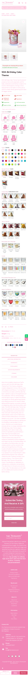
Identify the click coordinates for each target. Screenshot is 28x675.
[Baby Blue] (6, 150)
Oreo (17, 209)
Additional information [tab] (14, 359)
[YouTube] (19, 656)
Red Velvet (23, 177)
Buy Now (23, 672)
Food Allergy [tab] (14, 366)
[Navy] (15, 157)
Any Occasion (23, 285)
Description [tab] (14, 355)
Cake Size (6, 111)
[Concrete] (6, 154)
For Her (10, 297)
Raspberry (11, 229)
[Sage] (18, 161)
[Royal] (12, 161)
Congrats (17, 285)
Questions (19, 99)
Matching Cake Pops (11, 318)
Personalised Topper (10, 250)
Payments (14, 578)
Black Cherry (17, 229)
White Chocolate (17, 200)
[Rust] (15, 161)
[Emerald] (12, 154)
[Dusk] (9, 154)
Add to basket (15, 673)
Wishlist (14, 587)
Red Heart (11, 305)
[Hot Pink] (22, 154)
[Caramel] (22, 150)
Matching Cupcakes (4, 318)
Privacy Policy (14, 572)
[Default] (3, 150)
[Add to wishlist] (2, 327)
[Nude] (18, 157)
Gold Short (5, 264)
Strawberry (5, 209)
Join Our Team (14, 601)
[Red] (6, 161)
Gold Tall (10, 264)
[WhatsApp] (26, 336)
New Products (14, 591)
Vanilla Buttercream (4, 200)
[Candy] (15, 154)
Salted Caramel (11, 237)
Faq (14, 617)
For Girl (23, 297)
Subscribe (14, 522)
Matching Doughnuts (17, 318)
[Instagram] (16, 656)
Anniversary (11, 285)
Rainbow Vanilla (4, 187)
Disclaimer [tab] (14, 376)
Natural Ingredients (21, 105)
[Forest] (18, 154)
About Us (14, 600)
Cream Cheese (10, 217)
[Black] (12, 150)
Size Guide (19, 95)
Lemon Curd (23, 229)
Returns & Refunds (14, 576)
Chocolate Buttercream (10, 200)
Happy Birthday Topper (4, 251)
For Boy (17, 297)
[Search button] (24, 7)
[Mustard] (12, 157)
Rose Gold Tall (10, 272)
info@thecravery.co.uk (12, 650)
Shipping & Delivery (14, 589)
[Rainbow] (18, 164)
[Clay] (3, 154)
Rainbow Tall (23, 272)
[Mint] (15, 164)
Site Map (14, 615)
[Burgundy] (18, 150)
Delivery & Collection (6, 99)
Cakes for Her (17, 338)
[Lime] (12, 164)
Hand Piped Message (17, 250)
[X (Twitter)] (12, 656)
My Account (14, 586)
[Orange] (22, 157)
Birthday (4, 285)
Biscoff (23, 209)
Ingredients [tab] (14, 362)
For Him (4, 297)
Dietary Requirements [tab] (14, 369)
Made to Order (7, 105)
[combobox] (12, 7)
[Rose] (9, 161)
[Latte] (25, 154)
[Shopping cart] (22, 3)
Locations (14, 605)
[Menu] (25, 3)
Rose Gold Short (4, 273)
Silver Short (17, 264)
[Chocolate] (25, 150)
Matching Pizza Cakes (23, 318)
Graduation (23, 305)
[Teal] (25, 161)
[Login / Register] (19, 3)
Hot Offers (14, 619)
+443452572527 (10, 645)
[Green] (9, 164)
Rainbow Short (17, 272)
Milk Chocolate (23, 199)
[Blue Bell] (15, 150)
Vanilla (4, 177)
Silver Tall (23, 264)
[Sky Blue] (22, 161)
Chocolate (11, 177)
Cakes (11, 338)
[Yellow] (6, 164)
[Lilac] (9, 157)
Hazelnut (4, 217)
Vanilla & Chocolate (17, 178)
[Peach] (25, 157)
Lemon (10, 209)
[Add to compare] (5, 327)
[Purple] (3, 161)
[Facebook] (9, 656)
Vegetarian (6, 102)
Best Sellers (14, 613)
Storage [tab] (14, 373)
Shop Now (14, 603)
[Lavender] (3, 157)
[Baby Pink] (9, 150)
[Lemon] (6, 157)
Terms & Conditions (14, 574)
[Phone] (26, 339)
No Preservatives (21, 102)
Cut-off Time (7, 95)
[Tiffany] (3, 164)
